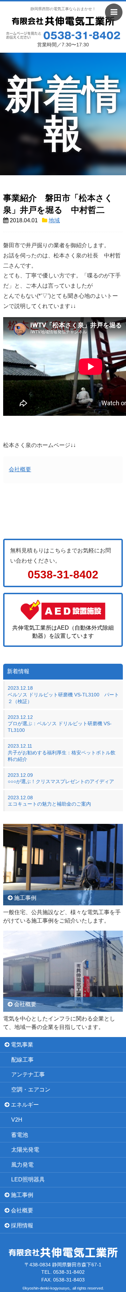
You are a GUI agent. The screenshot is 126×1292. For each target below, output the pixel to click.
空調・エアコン (30, 1090)
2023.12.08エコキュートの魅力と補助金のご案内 (49, 801)
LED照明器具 (28, 1179)
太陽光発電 (25, 1150)
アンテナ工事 (28, 1074)
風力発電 (22, 1165)
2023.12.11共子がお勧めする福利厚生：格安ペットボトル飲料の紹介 (61, 752)
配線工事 (22, 1060)
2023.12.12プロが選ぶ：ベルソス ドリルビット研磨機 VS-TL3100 (60, 723)
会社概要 (20, 469)
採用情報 (21, 1225)
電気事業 (21, 1045)
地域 (54, 220)
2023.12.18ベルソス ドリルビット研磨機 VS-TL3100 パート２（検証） (63, 694)
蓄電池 (19, 1135)
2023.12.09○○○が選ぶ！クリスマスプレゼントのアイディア (61, 778)
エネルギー (24, 1105)
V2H (16, 1120)
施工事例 (21, 1195)
